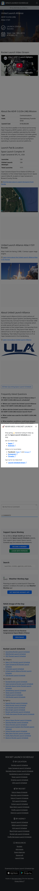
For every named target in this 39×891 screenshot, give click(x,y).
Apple (10, 443)
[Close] (36, 426)
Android (11, 446)
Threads (11, 456)
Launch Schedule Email (16, 463)
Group (26, 452)
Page (18, 452)
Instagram (12, 454)
